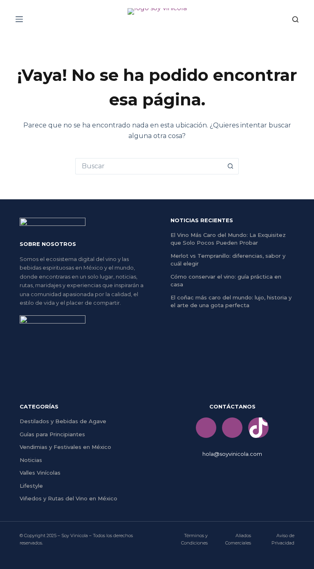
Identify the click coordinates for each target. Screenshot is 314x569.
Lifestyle (31, 485)
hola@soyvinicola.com (232, 454)
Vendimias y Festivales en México (65, 447)
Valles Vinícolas (40, 472)
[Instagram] (232, 427)
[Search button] (230, 166)
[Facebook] (206, 427)
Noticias (31, 460)
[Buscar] (295, 19)
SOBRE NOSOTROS (48, 244)
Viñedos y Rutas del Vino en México (68, 498)
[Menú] (19, 19)
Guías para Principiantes (52, 434)
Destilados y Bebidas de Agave (63, 421)
